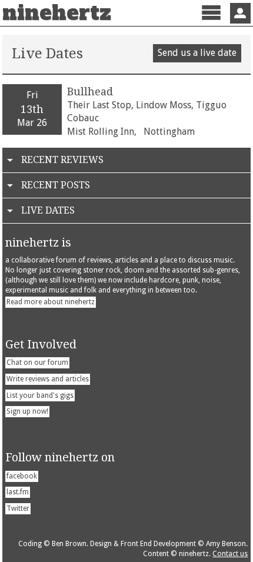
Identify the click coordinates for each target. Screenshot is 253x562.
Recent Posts (55, 185)
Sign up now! (27, 411)
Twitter (17, 508)
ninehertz (56, 13)
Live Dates (48, 210)
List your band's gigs (40, 395)
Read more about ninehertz (50, 302)
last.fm (17, 492)
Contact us (230, 554)
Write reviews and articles (47, 379)
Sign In (240, 13)
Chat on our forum (37, 362)
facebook (21, 476)
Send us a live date (197, 52)
